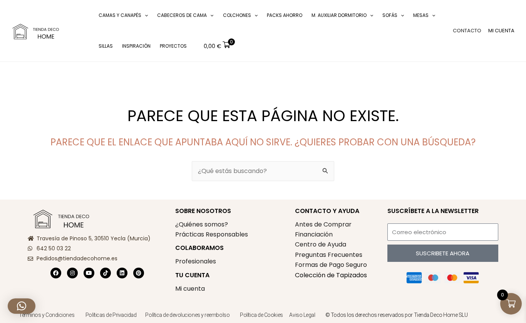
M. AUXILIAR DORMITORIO (339, 15)
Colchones (237, 15)
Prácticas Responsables (211, 234)
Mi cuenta (190, 288)
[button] (82, 31)
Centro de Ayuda (320, 244)
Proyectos (173, 46)
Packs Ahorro (284, 15)
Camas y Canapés (120, 15)
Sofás (389, 15)
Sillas (106, 46)
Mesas (421, 15)
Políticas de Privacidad (111, 315)
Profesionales (195, 261)
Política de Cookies (261, 315)
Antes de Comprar (323, 224)
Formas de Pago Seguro (331, 264)
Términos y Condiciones (46, 315)
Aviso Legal (302, 315)
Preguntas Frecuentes (328, 254)
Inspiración (136, 46)
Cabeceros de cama (182, 15)
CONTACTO (467, 30)
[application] (144, 15)
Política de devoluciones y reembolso (187, 315)
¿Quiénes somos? (201, 224)
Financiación (314, 234)
